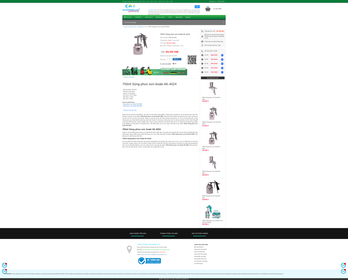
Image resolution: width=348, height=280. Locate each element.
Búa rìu (20, 273)
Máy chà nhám (82, 273)
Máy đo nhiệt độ (179, 273)
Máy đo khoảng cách (158, 273)
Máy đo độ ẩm (186, 273)
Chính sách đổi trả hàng (200, 254)
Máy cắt (77, 273)
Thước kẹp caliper (195, 273)
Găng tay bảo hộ (246, 273)
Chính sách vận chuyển (200, 249)
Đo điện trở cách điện (137, 273)
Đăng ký (188, 17)
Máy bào (72, 273)
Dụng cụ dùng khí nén (130, 26)
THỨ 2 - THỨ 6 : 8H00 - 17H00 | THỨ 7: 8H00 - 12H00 (159, 1)
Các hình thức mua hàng (200, 261)
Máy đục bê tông (103, 273)
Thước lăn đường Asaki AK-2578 (173, 12)
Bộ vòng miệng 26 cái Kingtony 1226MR (177, 11)
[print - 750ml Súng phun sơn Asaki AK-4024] (173, 63)
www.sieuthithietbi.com (161, 254)
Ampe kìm (129, 273)
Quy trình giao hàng (199, 251)
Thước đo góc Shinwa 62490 (187, 12)
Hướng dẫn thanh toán (200, 258)
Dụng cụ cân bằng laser (169, 273)
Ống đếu (62, 273)
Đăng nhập (179, 17)
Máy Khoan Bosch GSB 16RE (161, 9)
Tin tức (170, 17)
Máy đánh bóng (95, 273)
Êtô (56, 273)
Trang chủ (128, 17)
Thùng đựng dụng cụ (278, 273)
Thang (232, 273)
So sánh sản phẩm (165, 64)
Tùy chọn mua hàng (130, 22)
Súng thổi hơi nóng (122, 273)
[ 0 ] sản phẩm (217, 8)
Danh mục (148, 17)
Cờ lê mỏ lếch (27, 273)
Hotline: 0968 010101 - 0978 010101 (136, 1)
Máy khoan (110, 273)
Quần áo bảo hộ (238, 273)
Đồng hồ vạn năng (147, 273)
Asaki (169, 40)
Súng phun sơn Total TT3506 (160, 11)
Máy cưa (89, 273)
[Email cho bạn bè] (175, 63)
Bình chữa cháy (211, 273)
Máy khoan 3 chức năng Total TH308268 (178, 9)
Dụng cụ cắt (34, 273)
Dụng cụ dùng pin (42, 273)
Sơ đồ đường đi (198, 263)
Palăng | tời (266, 273)
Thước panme (203, 273)
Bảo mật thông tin (199, 247)
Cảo (23, 273)
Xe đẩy (271, 273)
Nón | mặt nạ (218, 273)
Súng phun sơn (142, 26)
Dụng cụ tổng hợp (51, 273)
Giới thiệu (138, 17)
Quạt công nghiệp (226, 273)
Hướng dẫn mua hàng (200, 256)
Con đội (261, 273)
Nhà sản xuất (160, 17)
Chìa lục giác (14, 273)
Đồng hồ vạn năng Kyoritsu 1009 (158, 12)
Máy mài (115, 273)
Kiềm (59, 273)
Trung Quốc (175, 40)
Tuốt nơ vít (67, 273)
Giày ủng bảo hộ (255, 273)
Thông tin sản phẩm (129, 77)
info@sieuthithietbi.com (146, 254)
